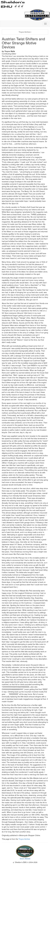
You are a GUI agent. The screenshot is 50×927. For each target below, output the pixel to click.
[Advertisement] (25, 888)
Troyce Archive (24, 32)
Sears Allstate (25, 858)
